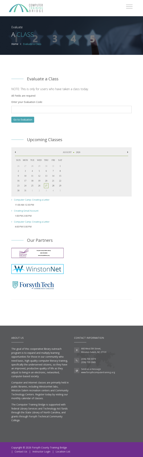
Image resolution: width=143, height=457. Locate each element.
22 (60, 181)
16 (18, 181)
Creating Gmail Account (25, 210)
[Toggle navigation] (129, 6)
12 (39, 176)
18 (32, 181)
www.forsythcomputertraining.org (98, 372)
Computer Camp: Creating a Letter (31, 199)
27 (46, 185)
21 (53, 181)
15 (60, 176)
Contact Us (21, 451)
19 (39, 181)
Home (14, 44)
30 (18, 190)
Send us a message (91, 369)
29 (60, 185)
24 (25, 185)
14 (53, 176)
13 (46, 176)
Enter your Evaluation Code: (27, 102)
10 (25, 176)
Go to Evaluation (22, 119)
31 (25, 190)
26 (39, 185)
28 (53, 185)
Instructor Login (41, 451)
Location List (63, 451)
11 (32, 176)
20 (46, 181)
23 (18, 185)
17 (25, 181)
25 (32, 185)
